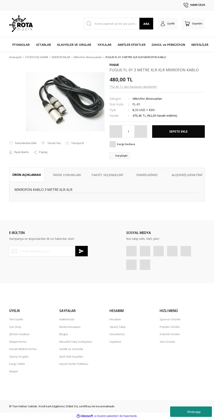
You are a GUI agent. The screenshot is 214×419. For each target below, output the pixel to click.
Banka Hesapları (69, 327)
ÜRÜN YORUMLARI (67, 175)
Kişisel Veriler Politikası (73, 364)
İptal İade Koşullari (71, 356)
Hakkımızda (66, 319)
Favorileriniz (117, 334)
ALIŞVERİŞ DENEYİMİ (187, 175)
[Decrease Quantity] (116, 131)
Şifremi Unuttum (19, 334)
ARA (146, 24)
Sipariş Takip (118, 327)
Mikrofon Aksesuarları (147, 99)
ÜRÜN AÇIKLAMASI (26, 174)
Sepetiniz (115, 342)
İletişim (13, 371)
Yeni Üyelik (16, 319)
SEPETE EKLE (178, 131)
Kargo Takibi (17, 364)
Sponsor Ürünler (170, 319)
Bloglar (63, 334)
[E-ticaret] (106, 416)
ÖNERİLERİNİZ (147, 175)
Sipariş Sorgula (18, 356)
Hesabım (115, 319)
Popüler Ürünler (170, 327)
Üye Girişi (15, 327)
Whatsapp (194, 412)
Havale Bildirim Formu (23, 349)
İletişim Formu (18, 342)
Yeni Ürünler (167, 342)
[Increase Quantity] (140, 131)
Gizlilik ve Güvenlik (71, 349)
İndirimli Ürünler (170, 334)
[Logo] (21, 23)
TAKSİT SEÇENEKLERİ (107, 175)
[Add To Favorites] (23, 143)
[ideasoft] (84, 416)
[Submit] (81, 251)
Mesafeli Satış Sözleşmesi (75, 342)
